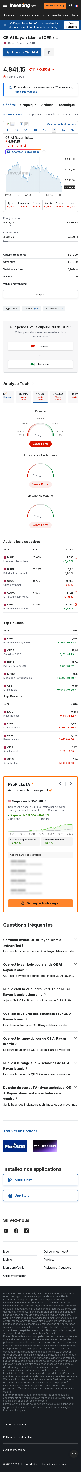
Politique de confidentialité (18, 1437)
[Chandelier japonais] (7, 124)
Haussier (43, 364)
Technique (66, 105)
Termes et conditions (15, 1424)
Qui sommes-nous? (56, 1251)
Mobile (7, 1259)
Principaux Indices (55, 15)
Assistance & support (57, 1267)
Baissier (44, 346)
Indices (9, 15)
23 (61, 308)
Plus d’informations (25, 91)
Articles (47, 105)
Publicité (49, 1259)
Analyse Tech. (17, 383)
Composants (34, 114)
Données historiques (58, 114)
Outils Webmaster (14, 1275)
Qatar (36, 308)
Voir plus (40, 294)
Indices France (28, 15)
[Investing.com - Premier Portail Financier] (23, 5)
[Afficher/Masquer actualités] (26, 124)
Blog (6, 1251)
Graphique (28, 105)
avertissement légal (14, 1449)
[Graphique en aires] (12, 124)
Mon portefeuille (14, 1267)
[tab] (23, 397)
